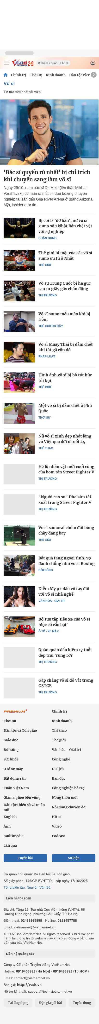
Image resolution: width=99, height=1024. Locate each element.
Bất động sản (15, 778)
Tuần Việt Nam (16, 788)
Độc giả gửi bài (50, 1003)
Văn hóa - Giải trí (51, 601)
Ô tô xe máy (13, 769)
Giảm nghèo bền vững (22, 797)
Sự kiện (74, 858)
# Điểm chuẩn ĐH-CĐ (53, 63)
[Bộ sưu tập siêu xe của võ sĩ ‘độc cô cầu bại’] (19, 626)
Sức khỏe (11, 759)
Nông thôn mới (65, 797)
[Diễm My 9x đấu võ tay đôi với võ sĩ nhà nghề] (19, 596)
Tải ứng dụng (18, 1003)
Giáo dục (11, 740)
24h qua (10, 845)
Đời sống (45, 570)
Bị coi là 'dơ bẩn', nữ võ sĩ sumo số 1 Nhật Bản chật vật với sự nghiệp (65, 226)
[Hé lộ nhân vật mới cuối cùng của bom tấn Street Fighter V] (19, 474)
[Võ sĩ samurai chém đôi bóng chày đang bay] (19, 535)
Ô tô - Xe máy (48, 631)
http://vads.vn (29, 984)
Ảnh (7, 826)
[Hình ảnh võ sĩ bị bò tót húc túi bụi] (19, 382)
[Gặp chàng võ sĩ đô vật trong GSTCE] (19, 688)
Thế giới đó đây (50, 326)
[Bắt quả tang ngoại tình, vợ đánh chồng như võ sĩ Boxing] (19, 565)
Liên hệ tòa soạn (18, 898)
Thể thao (45, 448)
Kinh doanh (56, 75)
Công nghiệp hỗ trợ (68, 788)
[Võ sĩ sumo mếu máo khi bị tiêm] (19, 321)
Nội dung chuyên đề (68, 807)
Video (57, 826)
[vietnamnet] (22, 65)
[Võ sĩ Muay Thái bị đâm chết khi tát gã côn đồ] (19, 352)
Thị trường (47, 295)
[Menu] (6, 63)
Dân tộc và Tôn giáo (20, 730)
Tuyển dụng (82, 1003)
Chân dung (47, 238)
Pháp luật (46, 356)
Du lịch (58, 769)
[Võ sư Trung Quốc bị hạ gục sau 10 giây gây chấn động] (19, 291)
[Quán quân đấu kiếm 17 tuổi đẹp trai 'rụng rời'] (19, 657)
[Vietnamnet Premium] (16, 713)
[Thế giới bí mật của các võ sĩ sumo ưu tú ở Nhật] (19, 260)
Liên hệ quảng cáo (20, 953)
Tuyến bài (25, 858)
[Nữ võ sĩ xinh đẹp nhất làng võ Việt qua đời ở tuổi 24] (19, 443)
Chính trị (18, 75)
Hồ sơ (57, 817)
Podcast (58, 836)
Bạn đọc (58, 778)
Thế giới (44, 265)
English (10, 817)
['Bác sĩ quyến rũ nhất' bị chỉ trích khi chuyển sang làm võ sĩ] (49, 132)
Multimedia (14, 836)
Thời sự (36, 75)
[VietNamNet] (5, 75)
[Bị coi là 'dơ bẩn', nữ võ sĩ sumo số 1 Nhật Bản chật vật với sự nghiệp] (19, 228)
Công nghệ (61, 759)
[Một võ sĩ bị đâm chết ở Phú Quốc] (19, 413)
